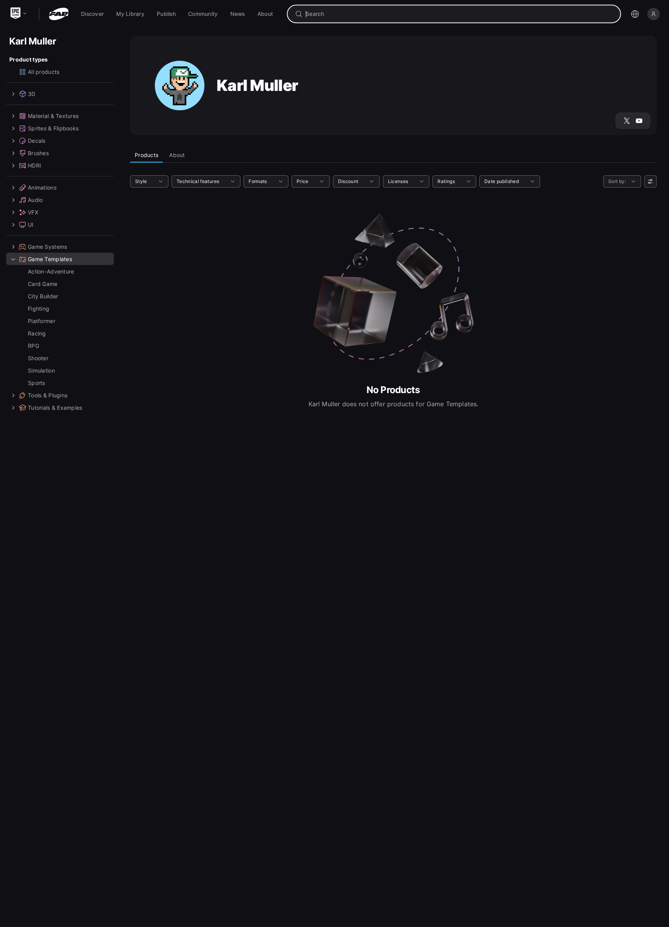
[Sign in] (653, 14)
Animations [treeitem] (42, 187)
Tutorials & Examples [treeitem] (55, 407)
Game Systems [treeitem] (47, 246)
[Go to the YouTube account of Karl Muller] (639, 120)
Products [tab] (146, 155)
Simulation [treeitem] (41, 370)
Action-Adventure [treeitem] (51, 271)
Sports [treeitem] (36, 383)
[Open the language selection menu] (635, 14)
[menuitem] (92, 14)
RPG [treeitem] (33, 345)
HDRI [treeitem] (34, 165)
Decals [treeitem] (37, 140)
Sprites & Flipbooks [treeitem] (53, 128)
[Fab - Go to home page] (59, 14)
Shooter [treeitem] (38, 358)
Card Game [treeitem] (43, 283)
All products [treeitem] (43, 71)
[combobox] (459, 14)
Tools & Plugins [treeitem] (47, 395)
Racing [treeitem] (37, 333)
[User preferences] (650, 181)
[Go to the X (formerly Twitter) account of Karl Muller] (626, 120)
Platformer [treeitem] (41, 321)
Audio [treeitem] (35, 200)
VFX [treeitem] (33, 212)
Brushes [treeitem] (38, 153)
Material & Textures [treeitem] (53, 116)
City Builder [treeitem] (43, 296)
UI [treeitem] (31, 224)
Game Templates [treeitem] (50, 259)
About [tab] (177, 155)
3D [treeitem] (32, 94)
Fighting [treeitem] (38, 308)
